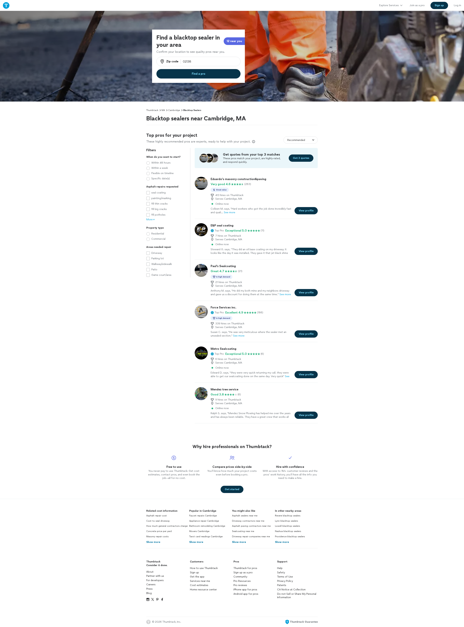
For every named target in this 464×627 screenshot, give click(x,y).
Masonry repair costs (157, 536)
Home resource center (203, 589)
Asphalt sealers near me (244, 515)
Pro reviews (240, 585)
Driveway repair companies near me (251, 536)
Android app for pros (245, 593)
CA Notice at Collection (291, 589)
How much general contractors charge (167, 526)
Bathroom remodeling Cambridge (207, 526)
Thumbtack (152, 110)
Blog (149, 593)
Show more (153, 542)
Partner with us (155, 576)
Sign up (194, 572)
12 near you (234, 41)
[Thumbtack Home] (6, 5)
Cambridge (174, 110)
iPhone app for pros (245, 589)
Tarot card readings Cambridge (206, 536)
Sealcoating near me (243, 531)
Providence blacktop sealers (290, 536)
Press (149, 588)
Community (240, 576)
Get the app (197, 576)
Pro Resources (242, 581)
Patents (281, 585)
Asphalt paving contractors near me (251, 526)
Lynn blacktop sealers (286, 521)
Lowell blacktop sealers (287, 526)
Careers (151, 584)
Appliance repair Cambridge (204, 521)
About (150, 571)
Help (280, 568)
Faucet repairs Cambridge (203, 515)
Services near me (200, 581)
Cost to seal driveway (158, 521)
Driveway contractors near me (248, 521)
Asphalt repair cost (156, 515)
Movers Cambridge (199, 531)
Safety (281, 572)
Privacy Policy (285, 581)
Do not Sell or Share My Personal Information (296, 595)
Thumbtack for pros (245, 568)
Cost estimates (199, 585)
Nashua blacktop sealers (288, 531)
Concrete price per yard (159, 531)
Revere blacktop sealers (287, 515)
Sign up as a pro (243, 572)
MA (163, 110)
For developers (155, 580)
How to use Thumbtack (204, 568)
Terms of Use (285, 576)
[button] (217, 231)
